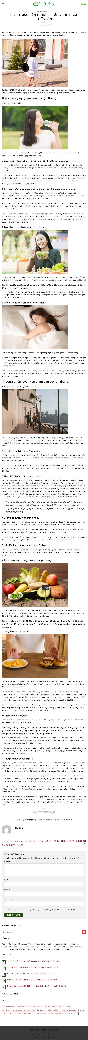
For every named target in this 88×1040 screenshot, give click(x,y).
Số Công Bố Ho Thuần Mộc (76, 1010)
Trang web (8, 900)
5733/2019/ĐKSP (22, 1006)
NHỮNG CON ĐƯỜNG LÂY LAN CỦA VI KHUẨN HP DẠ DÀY (31, 974)
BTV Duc (52, 25)
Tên (6, 880)
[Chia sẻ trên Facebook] (38, 812)
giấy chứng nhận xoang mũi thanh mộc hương (18, 1010)
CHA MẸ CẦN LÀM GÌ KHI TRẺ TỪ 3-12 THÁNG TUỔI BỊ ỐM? (32, 980)
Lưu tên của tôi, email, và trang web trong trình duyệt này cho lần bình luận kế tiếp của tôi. (42, 910)
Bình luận (8, 862)
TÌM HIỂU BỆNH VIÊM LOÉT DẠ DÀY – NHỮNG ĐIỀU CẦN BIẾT (33, 961)
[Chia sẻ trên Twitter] (42, 812)
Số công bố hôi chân (9, 1013)
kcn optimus (41, 1010)
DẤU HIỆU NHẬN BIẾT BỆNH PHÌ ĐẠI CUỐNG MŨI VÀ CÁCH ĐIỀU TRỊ (36, 986)
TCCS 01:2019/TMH (71, 1013)
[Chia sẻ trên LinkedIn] (53, 812)
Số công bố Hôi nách (25, 1013)
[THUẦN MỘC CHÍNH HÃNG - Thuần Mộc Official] (44, 4)
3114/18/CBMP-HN (8, 1006)
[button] (6, 4)
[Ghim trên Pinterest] (50, 812)
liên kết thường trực (65, 820)
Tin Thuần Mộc (44, 1034)
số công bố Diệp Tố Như (56, 1010)
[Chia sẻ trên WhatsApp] (34, 812)
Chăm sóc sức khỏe (44, 12)
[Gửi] (84, 932)
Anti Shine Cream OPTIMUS (39, 1006)
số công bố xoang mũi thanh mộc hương (49, 1013)
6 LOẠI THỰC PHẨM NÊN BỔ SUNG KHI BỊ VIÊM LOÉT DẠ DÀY (33, 968)
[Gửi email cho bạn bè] (46, 812)
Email (7, 890)
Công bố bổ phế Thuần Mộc (60, 1006)
